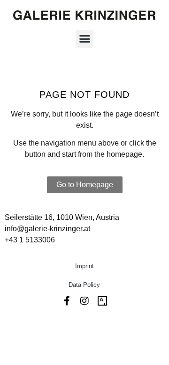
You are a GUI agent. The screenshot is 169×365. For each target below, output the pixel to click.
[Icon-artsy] (102, 300)
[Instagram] (84, 300)
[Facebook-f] (66, 300)
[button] (84, 39)
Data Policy (84, 284)
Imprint (84, 266)
